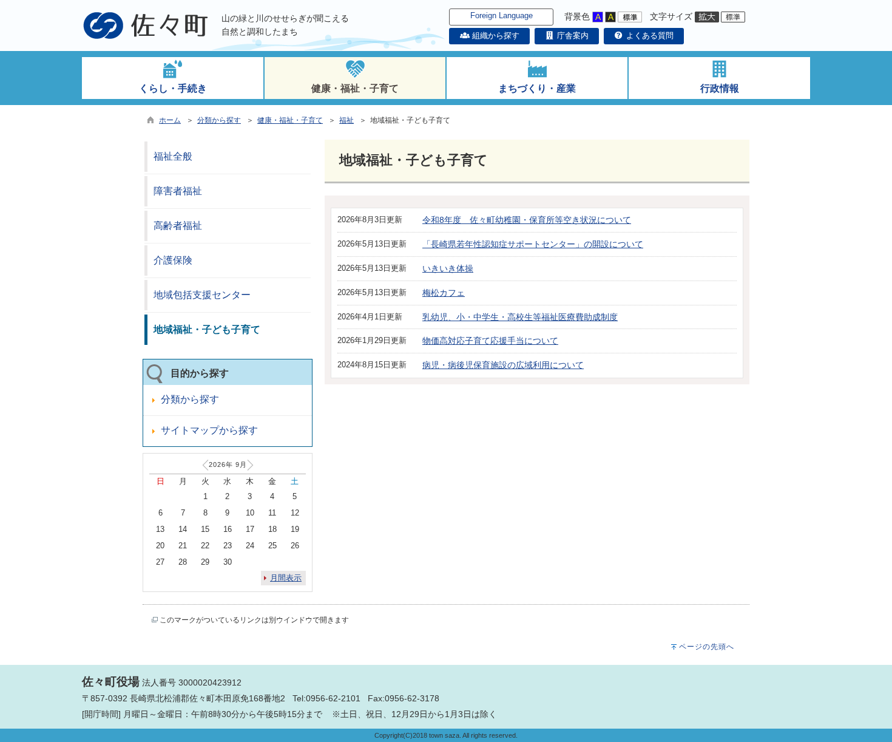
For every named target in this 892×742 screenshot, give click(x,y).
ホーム (170, 120)
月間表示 (286, 577)
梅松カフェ (443, 293)
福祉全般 (173, 156)
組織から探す (494, 35)
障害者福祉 (178, 191)
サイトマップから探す (209, 430)
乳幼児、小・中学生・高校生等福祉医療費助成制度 (520, 317)
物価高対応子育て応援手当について (490, 340)
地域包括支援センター (202, 295)
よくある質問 (649, 35)
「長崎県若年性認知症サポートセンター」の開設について (532, 244)
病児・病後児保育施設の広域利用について (503, 365)
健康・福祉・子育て (290, 120)
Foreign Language (501, 15)
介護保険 (173, 260)
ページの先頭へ (706, 646)
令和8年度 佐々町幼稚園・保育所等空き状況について (526, 220)
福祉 (346, 120)
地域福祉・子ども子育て (207, 329)
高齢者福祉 (178, 225)
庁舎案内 (572, 35)
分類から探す (219, 120)
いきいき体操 (447, 268)
